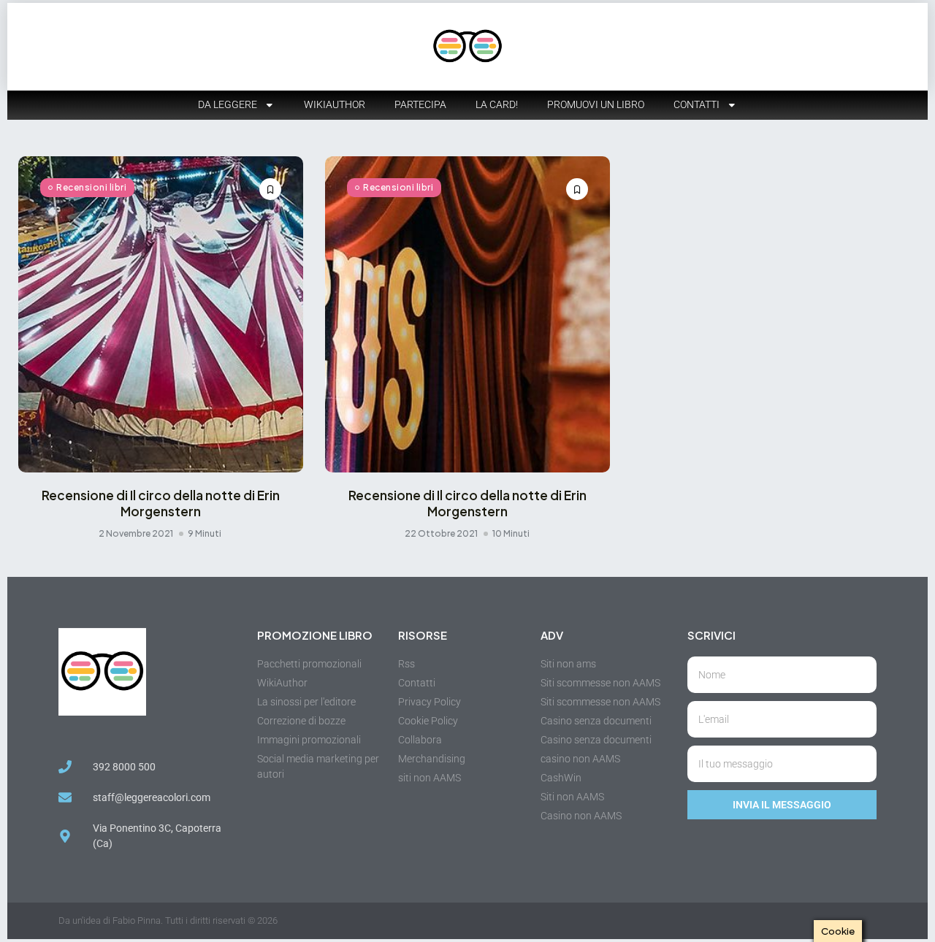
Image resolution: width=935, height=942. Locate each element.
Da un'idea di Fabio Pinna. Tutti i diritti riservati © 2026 (168, 920)
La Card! (497, 104)
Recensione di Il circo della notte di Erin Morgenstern (161, 503)
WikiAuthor (334, 104)
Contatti (696, 104)
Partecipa (420, 104)
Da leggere (227, 104)
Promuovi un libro (595, 104)
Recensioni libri (91, 187)
